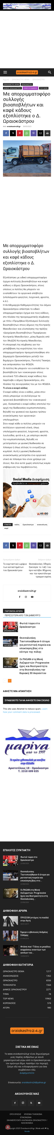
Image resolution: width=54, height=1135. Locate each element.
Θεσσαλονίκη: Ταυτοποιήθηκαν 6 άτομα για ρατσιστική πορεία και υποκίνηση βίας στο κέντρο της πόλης (35, 644)
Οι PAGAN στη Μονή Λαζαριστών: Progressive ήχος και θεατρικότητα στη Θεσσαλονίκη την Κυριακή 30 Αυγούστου (34, 666)
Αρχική (6, 79)
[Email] (41, 133)
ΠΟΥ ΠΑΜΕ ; (8, 667)
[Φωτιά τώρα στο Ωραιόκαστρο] (10, 627)
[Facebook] (6, 133)
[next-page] (10, 681)
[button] (5, 72)
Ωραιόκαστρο (28, 524)
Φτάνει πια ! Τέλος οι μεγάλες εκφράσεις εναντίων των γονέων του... (35, 949)
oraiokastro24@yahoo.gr (34, 1082)
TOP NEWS (44, 88)
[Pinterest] (20, 133)
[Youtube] (33, 597)
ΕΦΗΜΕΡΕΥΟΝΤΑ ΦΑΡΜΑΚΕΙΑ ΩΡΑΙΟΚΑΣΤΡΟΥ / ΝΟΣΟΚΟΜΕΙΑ (27, 1121)
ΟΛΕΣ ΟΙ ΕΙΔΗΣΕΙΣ (30, 88)
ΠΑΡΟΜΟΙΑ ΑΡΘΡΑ (14, 611)
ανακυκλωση (42, 524)
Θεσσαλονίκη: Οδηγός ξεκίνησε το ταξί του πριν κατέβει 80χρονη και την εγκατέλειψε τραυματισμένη (40, 570)
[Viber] (34, 133)
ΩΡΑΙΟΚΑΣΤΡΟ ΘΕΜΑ (21, 79)
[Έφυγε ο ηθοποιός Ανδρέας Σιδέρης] (10, 936)
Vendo (27, 1131)
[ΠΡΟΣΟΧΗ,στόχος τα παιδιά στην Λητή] (10, 921)
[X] (13, 133)
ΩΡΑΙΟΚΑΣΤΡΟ (38, 79)
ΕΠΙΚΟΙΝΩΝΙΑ (26, 1117)
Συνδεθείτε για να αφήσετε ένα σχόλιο (27, 700)
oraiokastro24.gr (14, 126)
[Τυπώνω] (47, 133)
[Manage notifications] (7, 1127)
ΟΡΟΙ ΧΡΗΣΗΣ (15, 1114)
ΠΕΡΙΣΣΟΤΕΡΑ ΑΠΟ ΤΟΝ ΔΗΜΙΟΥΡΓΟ (22, 615)
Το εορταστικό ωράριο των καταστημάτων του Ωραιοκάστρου (15, 567)
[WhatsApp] (27, 133)
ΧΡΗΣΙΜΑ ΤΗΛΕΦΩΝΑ (33, 1114)
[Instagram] (27, 597)
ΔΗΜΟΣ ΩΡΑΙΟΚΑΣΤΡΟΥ (12, 88)
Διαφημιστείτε (27, 1072)
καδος (17, 524)
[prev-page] (5, 681)
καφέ (6, 528)
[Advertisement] (27, 39)
